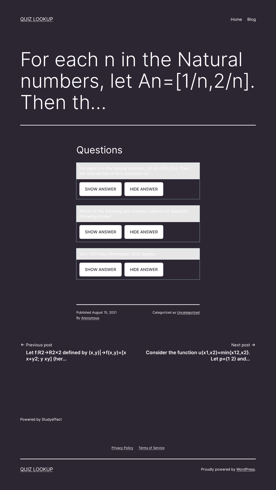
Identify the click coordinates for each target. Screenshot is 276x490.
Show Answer (100, 189)
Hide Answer (144, 189)
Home (236, 19)
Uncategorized (188, 312)
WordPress (245, 469)
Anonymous (90, 318)
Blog (251, 19)
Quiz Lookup (36, 19)
